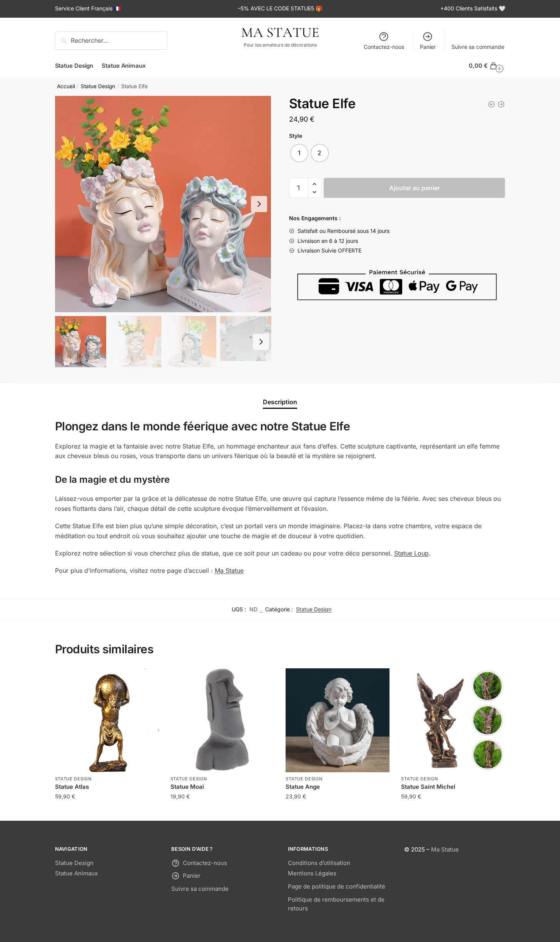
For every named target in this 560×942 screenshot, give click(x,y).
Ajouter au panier (414, 188)
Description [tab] (280, 402)
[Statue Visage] (491, 104)
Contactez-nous (384, 47)
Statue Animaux (76, 873)
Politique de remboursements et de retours (336, 904)
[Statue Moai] (222, 720)
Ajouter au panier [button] (107, 811)
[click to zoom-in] (163, 204)
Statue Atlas (72, 786)
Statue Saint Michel (428, 786)
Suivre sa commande (477, 47)
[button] (259, 204)
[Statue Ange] (337, 720)
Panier (428, 47)
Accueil (66, 86)
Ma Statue (229, 570)
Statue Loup (411, 553)
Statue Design (98, 86)
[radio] (299, 153)
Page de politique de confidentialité (336, 886)
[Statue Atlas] (107, 720)
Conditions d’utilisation (319, 863)
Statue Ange (303, 786)
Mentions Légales (312, 873)
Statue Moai (187, 786)
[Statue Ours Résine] (501, 104)
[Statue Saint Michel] (453, 720)
